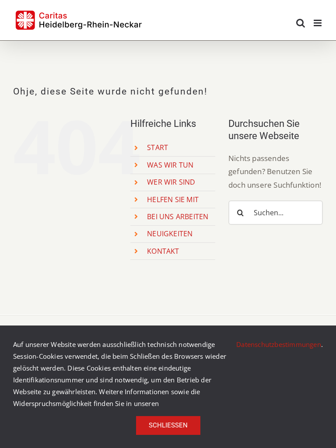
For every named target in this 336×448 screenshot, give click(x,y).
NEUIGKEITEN (169, 233)
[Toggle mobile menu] (318, 23)
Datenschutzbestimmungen (278, 344)
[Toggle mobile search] (300, 23)
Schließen (168, 425)
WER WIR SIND (171, 182)
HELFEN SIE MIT (173, 199)
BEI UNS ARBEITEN (177, 216)
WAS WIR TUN (170, 165)
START (157, 147)
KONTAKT (163, 251)
